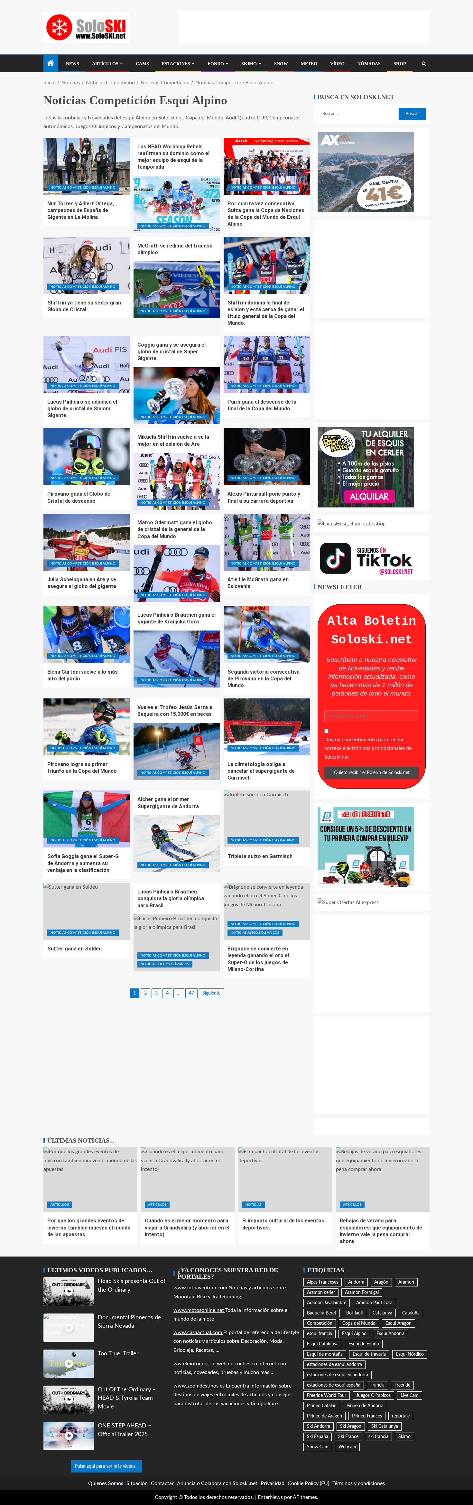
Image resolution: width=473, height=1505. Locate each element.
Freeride (402, 1385)
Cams (142, 63)
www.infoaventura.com (200, 1287)
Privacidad (272, 1483)
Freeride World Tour (326, 1395)
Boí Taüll (354, 1313)
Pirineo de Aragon (324, 1416)
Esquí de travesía (369, 1354)
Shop (400, 63)
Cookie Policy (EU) (308, 1483)
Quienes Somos (105, 1483)
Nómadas (369, 63)
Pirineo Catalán (322, 1406)
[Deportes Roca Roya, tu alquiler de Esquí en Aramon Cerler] (366, 467)
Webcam (347, 1447)
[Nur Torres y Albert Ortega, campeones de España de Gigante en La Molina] (86, 166)
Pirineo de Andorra (365, 1406)
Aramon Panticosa (374, 1303)
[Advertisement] (304, 25)
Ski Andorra (318, 1426)
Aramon (406, 1282)
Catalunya (382, 1313)
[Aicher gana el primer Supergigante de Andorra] (177, 843)
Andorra (356, 1282)
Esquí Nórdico (410, 1354)
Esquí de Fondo (363, 1344)
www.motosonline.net (199, 1310)
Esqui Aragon (398, 1323)
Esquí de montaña (325, 1354)
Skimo (249, 63)
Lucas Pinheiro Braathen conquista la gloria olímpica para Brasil (170, 899)
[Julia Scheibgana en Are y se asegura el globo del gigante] (86, 542)
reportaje (401, 1416)
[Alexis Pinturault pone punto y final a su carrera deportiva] (267, 456)
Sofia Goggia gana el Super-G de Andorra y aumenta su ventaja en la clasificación (83, 863)
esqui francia (319, 1334)
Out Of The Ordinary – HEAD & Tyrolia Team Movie (127, 1398)
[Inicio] (50, 64)
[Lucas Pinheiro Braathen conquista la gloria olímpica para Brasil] (177, 942)
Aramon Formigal (362, 1292)
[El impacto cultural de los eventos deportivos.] (285, 1179)
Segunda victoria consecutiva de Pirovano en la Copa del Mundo (263, 679)
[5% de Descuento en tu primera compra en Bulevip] (366, 846)
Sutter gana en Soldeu (74, 949)
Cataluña (411, 1313)
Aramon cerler (321, 1292)
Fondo (216, 63)
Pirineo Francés (367, 1416)
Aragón (381, 1282)
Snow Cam (318, 1447)
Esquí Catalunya (323, 1344)
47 (191, 993)
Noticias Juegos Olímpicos (165, 964)
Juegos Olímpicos (373, 1395)
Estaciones (176, 63)
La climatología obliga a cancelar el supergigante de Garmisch (261, 771)
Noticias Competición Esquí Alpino (83, 187)
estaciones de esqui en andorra (337, 1375)
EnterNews (270, 1497)
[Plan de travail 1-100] (366, 171)
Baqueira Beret (321, 1313)
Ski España (317, 1437)
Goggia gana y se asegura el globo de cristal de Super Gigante (171, 352)
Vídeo (337, 63)
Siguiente (211, 993)
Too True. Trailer (118, 1353)
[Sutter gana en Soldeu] (86, 911)
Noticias (254, 1204)
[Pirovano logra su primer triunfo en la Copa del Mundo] (86, 726)
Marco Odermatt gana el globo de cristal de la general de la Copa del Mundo (174, 529)
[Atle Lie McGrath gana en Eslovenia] (267, 542)
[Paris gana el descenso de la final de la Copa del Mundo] (267, 364)
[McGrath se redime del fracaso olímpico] (177, 289)
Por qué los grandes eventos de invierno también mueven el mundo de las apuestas (89, 1228)
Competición (319, 1323)
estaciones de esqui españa (333, 1385)
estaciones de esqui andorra (334, 1364)
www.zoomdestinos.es (199, 1385)
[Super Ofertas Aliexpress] (348, 902)
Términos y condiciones (358, 1483)
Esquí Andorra (390, 1334)
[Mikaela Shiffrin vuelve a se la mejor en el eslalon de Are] (177, 481)
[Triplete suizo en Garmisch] (267, 818)
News (72, 63)
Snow (281, 63)
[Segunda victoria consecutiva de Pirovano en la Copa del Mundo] (267, 634)
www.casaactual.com (198, 1332)
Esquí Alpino (354, 1334)
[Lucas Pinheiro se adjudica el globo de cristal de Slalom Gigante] (86, 364)
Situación (137, 1483)
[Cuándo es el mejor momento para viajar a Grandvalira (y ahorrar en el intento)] (188, 1179)
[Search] (424, 63)
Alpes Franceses (322, 1282)
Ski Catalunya (384, 1426)
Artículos (105, 63)
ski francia (378, 1437)
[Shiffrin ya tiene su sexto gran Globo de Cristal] (86, 265)
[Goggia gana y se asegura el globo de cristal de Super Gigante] (177, 395)
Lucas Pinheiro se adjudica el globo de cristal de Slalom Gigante (82, 409)
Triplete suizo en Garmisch (259, 856)
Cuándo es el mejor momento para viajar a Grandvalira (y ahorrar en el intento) (187, 1228)
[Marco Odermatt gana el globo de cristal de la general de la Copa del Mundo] (177, 573)
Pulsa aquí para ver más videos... (106, 1466)
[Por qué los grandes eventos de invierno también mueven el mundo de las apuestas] (90, 1179)
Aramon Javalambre (326, 1303)
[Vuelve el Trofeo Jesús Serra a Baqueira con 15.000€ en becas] (177, 751)
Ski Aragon (350, 1426)
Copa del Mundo (359, 1323)
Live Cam (410, 1395)
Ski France (348, 1437)
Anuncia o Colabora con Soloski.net (217, 1483)
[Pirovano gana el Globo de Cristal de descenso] (86, 456)
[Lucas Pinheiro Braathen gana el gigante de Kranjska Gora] (177, 659)
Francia (377, 1385)
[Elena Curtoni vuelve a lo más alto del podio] (86, 634)
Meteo (309, 63)
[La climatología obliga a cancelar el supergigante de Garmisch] (267, 726)
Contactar (162, 1483)
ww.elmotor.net (191, 1363)
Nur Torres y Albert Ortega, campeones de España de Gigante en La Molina (80, 210)
